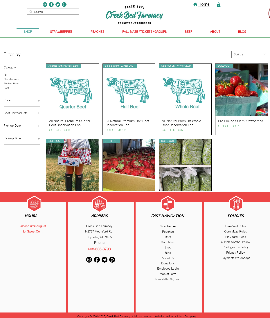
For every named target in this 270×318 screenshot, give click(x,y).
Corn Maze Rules (235, 231)
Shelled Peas (11, 83)
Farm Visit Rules (235, 226)
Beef (6, 88)
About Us (168, 258)
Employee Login (168, 268)
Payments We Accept (236, 258)
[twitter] (57, 4)
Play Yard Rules (235, 237)
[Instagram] (89, 260)
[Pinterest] (64, 4)
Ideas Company (186, 316)
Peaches (168, 231)
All (5, 74)
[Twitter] (104, 260)
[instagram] (45, 4)
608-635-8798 (99, 249)
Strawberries (11, 79)
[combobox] (249, 54)
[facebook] (51, 4)
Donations (168, 263)
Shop (168, 247)
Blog (168, 253)
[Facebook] (97, 260)
